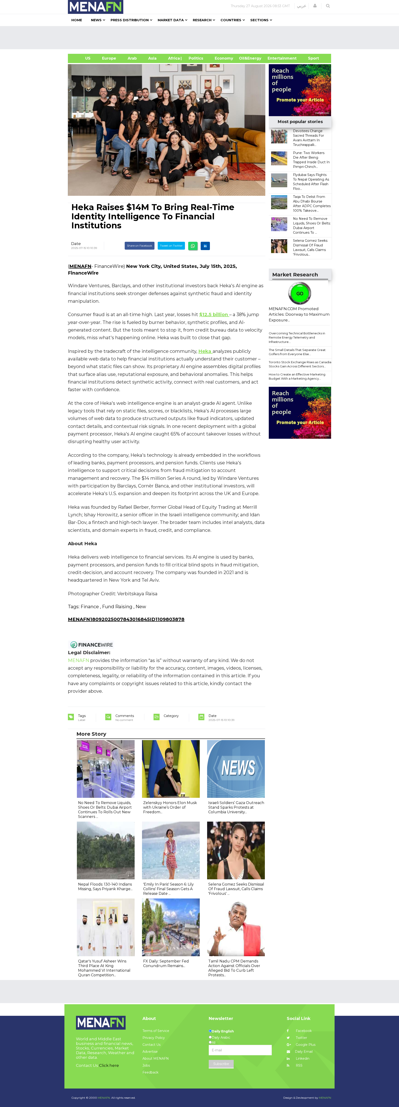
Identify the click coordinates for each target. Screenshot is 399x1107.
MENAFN (80, 266)
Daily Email (304, 1052)
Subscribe (221, 1064)
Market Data (171, 20)
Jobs (146, 1065)
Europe (109, 58)
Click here (109, 1065)
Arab (132, 58)
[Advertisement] (201, 37)
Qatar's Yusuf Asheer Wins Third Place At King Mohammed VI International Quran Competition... (104, 968)
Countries (231, 20)
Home (76, 20)
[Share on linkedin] (205, 246)
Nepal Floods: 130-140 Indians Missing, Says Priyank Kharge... (105, 886)
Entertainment (275, 58)
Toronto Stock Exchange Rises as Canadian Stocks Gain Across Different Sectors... (301, 364)
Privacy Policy (153, 1038)
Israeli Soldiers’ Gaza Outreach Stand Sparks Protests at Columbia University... (236, 807)
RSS (298, 1065)
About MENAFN (155, 1058)
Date (76, 243)
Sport (310, 58)
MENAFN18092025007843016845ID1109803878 (126, 619)
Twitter (301, 1038)
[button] (315, 5)
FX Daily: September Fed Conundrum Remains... (166, 963)
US (82, 58)
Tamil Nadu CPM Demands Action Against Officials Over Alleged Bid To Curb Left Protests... (234, 968)
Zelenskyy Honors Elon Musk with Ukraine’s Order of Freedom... (170, 807)
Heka (205, 351)
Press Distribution (130, 20)
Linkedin (302, 1058)
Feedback (150, 1072)
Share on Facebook (139, 245)
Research (202, 20)
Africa (173, 58)
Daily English (223, 1031)
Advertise (150, 1052)
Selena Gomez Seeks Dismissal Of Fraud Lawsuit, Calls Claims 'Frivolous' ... (236, 889)
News (96, 20)
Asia (152, 58)
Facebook (303, 1031)
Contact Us (151, 1045)
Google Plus (305, 1045)
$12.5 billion (214, 314)
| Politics (195, 58)
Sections (259, 20)
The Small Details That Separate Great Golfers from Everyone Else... (297, 352)
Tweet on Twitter (171, 245)
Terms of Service (155, 1031)
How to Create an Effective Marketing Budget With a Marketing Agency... (297, 376)
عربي (301, 5)
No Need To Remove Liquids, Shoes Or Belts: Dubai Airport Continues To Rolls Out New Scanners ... (105, 810)
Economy (224, 58)
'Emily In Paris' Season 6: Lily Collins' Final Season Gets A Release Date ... (168, 889)
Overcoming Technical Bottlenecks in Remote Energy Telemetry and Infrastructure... (297, 337)
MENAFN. (104, 1097)
